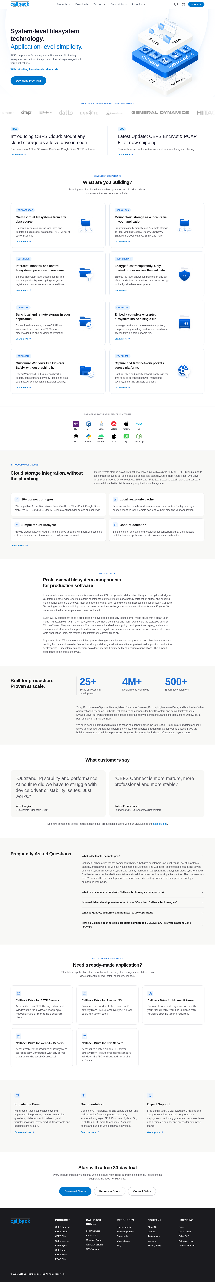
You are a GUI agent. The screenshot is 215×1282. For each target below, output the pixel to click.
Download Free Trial (28, 80)
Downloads (81, 4)
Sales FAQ (184, 1236)
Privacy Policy (154, 1245)
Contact (152, 1231)
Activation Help (186, 1241)
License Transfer (187, 1245)
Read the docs (88, 1132)
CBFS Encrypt (62, 1241)
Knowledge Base (125, 1231)
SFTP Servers (93, 1231)
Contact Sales (142, 1191)
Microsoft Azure (94, 1240)
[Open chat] (176, 4)
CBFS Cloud (61, 1231)
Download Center (75, 1191)
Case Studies (123, 1241)
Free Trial (196, 4)
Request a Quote (109, 1191)
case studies (160, 823)
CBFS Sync (61, 1245)
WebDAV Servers (94, 1244)
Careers (152, 1241)
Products (62, 4)
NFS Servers (92, 1249)
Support (97, 4)
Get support (153, 1132)
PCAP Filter (61, 1259)
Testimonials (154, 1236)
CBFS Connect (62, 1227)
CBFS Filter (61, 1236)
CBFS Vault (61, 1250)
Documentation (124, 1227)
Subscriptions (119, 4)
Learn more (17, 154)
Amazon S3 (92, 1235)
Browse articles (22, 1132)
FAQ (119, 1245)
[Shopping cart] (183, 4)
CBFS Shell (61, 1254)
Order (181, 1227)
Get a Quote (185, 1231)
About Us (137, 4)
